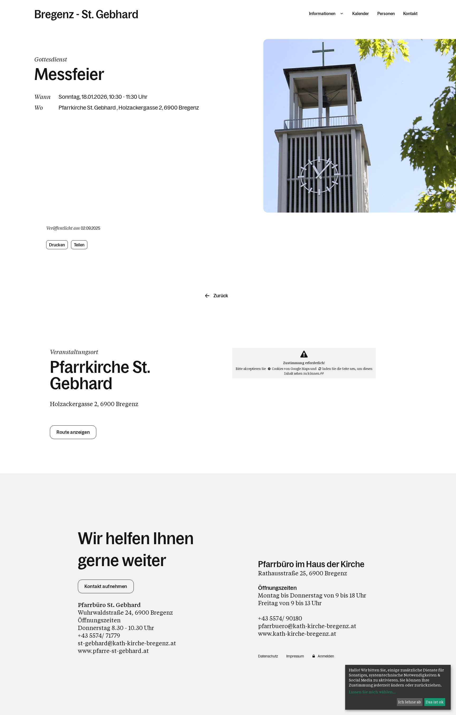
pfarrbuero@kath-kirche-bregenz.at (307, 626)
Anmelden (326, 656)
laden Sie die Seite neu (338, 368)
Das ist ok (435, 701)
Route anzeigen (73, 432)
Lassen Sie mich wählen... (372, 691)
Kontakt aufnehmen (105, 586)
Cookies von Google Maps (291, 368)
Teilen (79, 244)
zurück (220, 295)
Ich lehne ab (409, 701)
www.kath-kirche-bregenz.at (297, 633)
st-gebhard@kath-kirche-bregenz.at (127, 643)
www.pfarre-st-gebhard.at (113, 651)
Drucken (57, 244)
